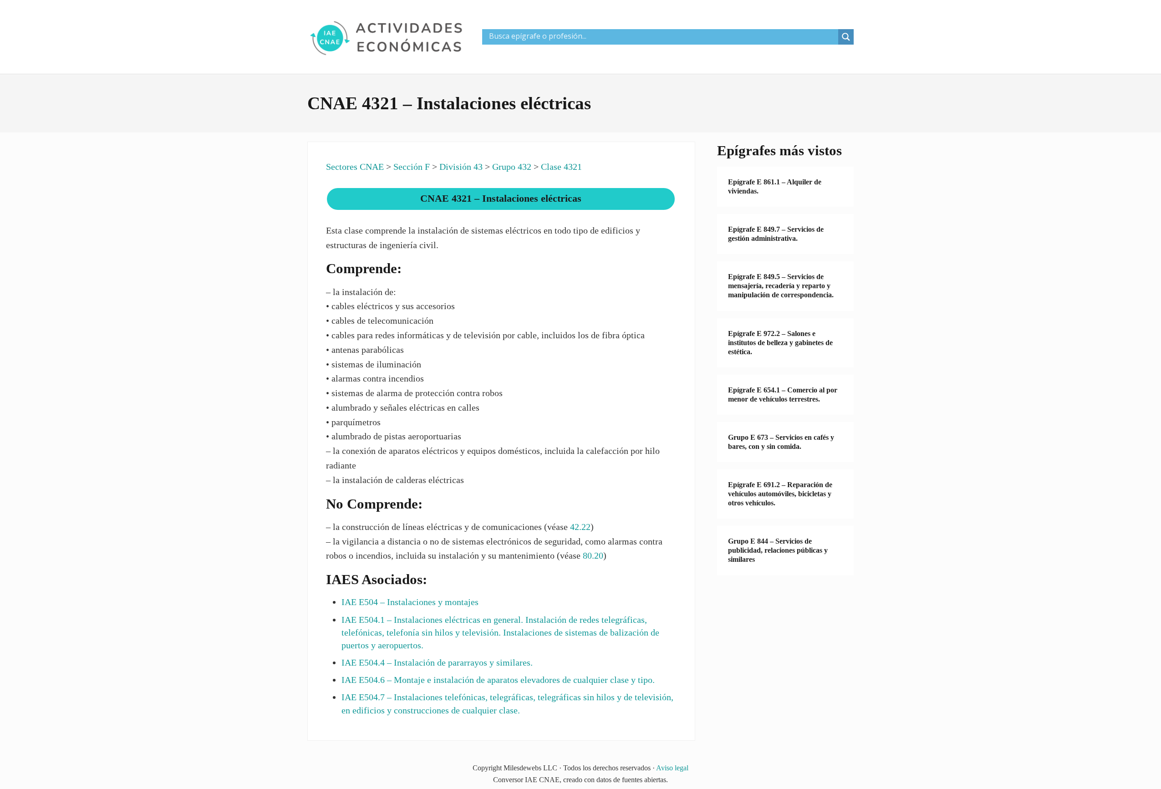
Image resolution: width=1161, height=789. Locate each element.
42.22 (580, 527)
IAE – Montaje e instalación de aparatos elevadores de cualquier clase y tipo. (498, 680)
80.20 (593, 555)
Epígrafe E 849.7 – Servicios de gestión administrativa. (776, 233)
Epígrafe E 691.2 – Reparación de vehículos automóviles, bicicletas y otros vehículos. (780, 494)
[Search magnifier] (846, 37)
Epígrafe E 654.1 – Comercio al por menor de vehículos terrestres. (782, 394)
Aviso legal (672, 768)
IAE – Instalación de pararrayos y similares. (437, 662)
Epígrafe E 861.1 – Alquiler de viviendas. (774, 186)
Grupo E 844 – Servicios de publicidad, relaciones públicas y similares (778, 550)
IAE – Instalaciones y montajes (410, 602)
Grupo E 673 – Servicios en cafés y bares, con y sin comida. (781, 441)
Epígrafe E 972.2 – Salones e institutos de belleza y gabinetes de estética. (780, 343)
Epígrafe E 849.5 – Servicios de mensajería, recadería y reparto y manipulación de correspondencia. (781, 286)
